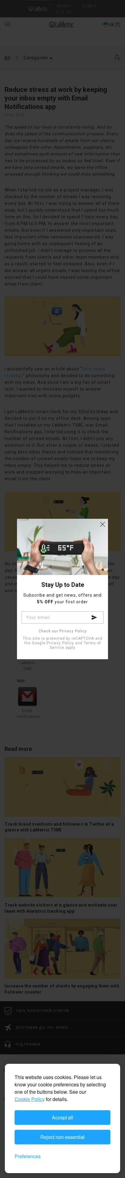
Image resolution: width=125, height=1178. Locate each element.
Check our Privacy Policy (63, 631)
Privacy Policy (60, 643)
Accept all (62, 1117)
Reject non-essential (62, 1136)
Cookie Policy (30, 1099)
